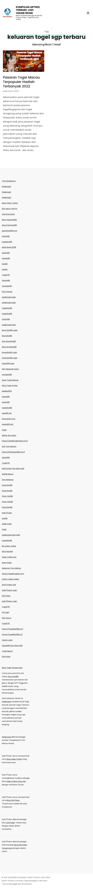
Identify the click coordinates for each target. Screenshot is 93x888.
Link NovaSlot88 (9, 341)
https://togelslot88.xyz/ (12, 629)
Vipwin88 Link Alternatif (12, 645)
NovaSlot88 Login (9, 352)
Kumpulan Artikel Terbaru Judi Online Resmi (28, 10)
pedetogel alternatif (11, 535)
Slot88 (4, 264)
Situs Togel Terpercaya (12, 667)
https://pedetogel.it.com (13, 573)
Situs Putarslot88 (9, 219)
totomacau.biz (8, 214)
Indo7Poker (7, 513)
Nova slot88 (13, 676)
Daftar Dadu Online (10, 579)
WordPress (27, 884)
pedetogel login (9, 297)
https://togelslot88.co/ (12, 634)
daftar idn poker (9, 435)
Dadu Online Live (9, 557)
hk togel (5, 612)
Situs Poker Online (10, 203)
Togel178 (6, 275)
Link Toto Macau (9, 446)
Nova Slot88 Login (9, 330)
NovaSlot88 (7, 336)
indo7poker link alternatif (13, 468)
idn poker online (9, 546)
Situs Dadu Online (14, 759)
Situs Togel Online (9, 385)
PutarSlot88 (7, 485)
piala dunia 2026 (9, 247)
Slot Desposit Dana (10, 369)
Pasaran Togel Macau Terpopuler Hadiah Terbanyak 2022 (21, 82)
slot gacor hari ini (9, 208)
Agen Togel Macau (10, 380)
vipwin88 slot (7, 424)
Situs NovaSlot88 (9, 347)
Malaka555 (7, 391)
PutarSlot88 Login (9, 358)
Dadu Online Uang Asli (16, 781)
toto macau (7, 291)
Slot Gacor (6, 618)
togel (4, 430)
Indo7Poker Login (9, 590)
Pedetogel (6, 186)
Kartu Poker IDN (9, 584)
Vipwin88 (6, 258)
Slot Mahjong (7, 479)
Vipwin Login (7, 640)
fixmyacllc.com (8, 418)
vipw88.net (7, 413)
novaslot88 (7, 286)
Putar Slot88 (7, 496)
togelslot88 (7, 242)
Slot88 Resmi (7, 474)
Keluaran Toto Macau (11, 568)
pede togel (7, 524)
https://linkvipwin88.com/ (13, 452)
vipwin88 (6, 236)
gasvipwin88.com (9, 230)
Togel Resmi (7, 651)
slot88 (4, 269)
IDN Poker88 (7, 551)
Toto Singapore (9, 181)
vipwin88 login (8, 363)
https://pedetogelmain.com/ (15, 441)
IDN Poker (6, 596)
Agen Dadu (7, 562)
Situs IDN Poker (13, 800)
